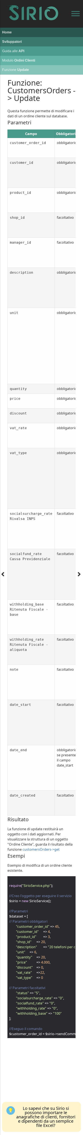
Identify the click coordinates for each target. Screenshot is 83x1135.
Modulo (18, 60)
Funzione (15, 70)
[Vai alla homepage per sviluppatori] (34, 8)
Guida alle (13, 51)
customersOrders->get (41, 849)
